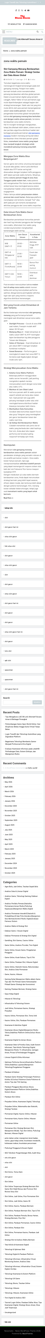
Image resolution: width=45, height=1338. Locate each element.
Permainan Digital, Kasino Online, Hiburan (21, 1114)
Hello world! (32, 768)
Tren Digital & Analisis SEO (15, 1298)
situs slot (8, 1162)
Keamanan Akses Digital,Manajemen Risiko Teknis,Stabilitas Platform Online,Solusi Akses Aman (22, 1032)
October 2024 (10, 873)
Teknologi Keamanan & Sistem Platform (20, 1274)
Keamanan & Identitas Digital (16, 1025)
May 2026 (8, 782)
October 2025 (10, 815)
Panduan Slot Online (12, 1097)
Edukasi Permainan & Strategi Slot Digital (20, 936)
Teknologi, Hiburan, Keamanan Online (19, 1293)
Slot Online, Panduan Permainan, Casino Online (23, 1223)
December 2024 (11, 863)
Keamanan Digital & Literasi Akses (18, 1040)
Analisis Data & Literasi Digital (16, 891)
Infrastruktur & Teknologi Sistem (17, 1003)
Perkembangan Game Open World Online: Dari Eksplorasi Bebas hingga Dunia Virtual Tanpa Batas (22, 726)
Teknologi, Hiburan (12, 1288)
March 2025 (9, 849)
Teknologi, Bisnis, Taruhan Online (17, 1283)
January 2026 (10, 801)
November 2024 (11, 868)
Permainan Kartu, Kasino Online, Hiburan (20, 1119)
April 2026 (8, 787)
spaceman (9, 670)
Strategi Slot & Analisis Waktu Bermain (20, 1240)
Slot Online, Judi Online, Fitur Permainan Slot (22, 1196)
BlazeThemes (27, 1334)
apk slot (8, 660)
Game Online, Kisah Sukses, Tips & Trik (20, 957)
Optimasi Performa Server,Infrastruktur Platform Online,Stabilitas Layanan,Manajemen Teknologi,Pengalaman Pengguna (23, 1064)
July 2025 (8, 830)
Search (6, 698)
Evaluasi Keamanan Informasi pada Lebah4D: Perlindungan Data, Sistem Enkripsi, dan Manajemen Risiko (22, 751)
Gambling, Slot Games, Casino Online (19, 940)
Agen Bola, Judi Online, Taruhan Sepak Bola (21, 887)
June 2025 (9, 835)
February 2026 (10, 796)
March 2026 (9, 791)
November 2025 (11, 811)
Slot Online (9, 1182)
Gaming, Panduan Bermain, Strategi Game (21, 989)
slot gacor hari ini (11, 527)
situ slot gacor (10, 1158)
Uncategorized (10, 1312)
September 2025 (11, 820)
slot (6, 518)
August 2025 (9, 825)
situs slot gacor (11, 537)
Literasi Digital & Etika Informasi (17, 1057)
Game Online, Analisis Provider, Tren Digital (21, 945)
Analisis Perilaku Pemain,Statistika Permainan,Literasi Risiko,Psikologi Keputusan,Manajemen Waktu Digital (19, 906)
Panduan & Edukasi (12, 1072)
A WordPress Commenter (15, 768)
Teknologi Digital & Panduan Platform (19, 1254)
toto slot (8, 651)
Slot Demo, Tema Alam (13, 1172)
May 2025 (8, 839)
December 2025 (11, 806)
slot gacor (9, 556)
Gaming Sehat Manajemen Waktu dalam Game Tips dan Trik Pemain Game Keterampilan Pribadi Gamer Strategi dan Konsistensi (22, 981)
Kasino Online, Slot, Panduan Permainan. (20, 1020)
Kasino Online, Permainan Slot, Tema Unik (21, 1016)
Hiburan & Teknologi (12, 999)
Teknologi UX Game (12, 1279)
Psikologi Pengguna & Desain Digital (19, 1148)
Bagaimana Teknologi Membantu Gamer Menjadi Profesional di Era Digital (20, 2)
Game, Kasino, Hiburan (13, 974)
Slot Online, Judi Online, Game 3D (17, 1201)
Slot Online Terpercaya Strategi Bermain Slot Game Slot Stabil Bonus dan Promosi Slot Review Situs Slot (22, 1189)
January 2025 (10, 858)
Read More (8, 498)
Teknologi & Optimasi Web (15, 1249)
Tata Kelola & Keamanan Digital (17, 1245)
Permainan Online (11, 1123)
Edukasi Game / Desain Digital (16, 931)
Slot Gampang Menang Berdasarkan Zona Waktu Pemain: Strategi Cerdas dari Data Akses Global (22, 72)
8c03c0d (9, 79)
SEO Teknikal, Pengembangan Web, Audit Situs (22, 1153)
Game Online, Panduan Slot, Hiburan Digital (21, 962)
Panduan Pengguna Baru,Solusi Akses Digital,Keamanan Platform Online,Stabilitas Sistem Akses (21, 1089)
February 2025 (10, 854)
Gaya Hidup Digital (12, 994)
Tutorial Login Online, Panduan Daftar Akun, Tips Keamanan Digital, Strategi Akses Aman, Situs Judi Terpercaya (23, 1305)
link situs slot (10, 546)
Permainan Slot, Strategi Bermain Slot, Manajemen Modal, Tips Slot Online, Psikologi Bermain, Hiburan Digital (22, 1130)
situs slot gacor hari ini (13, 632)
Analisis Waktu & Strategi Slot (16, 926)
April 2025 (8, 844)
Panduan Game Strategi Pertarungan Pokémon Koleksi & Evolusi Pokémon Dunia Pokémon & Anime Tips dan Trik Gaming (22, 1079)
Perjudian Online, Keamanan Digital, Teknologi (22, 1102)
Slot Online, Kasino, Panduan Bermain (19, 1206)
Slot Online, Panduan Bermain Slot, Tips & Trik (22, 1211)
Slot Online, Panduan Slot (14, 1228)
